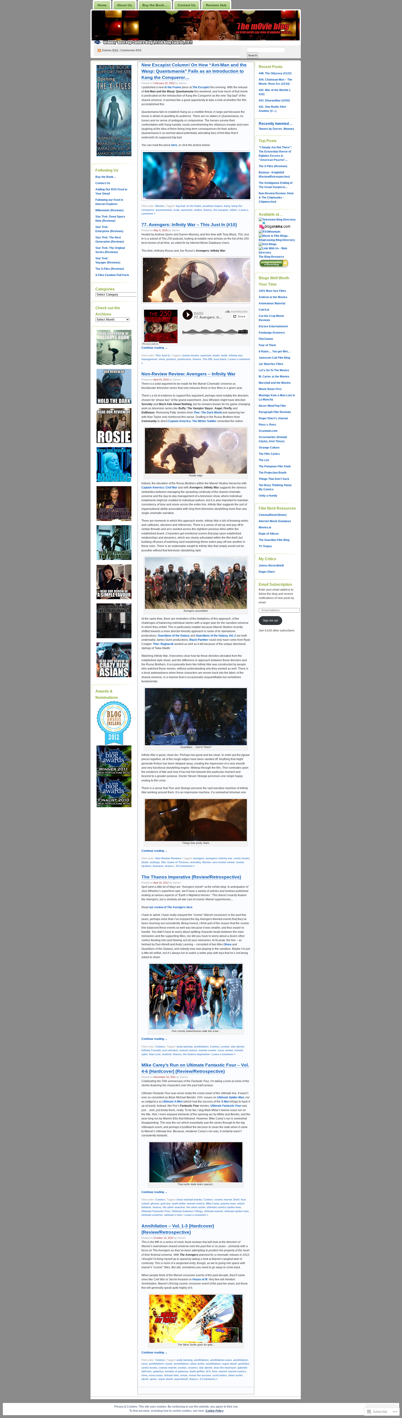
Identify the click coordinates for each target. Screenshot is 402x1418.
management (149, 359)
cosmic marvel (223, 1199)
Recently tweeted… (276, 124)
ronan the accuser (200, 1375)
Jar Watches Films (271, 364)
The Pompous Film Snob (275, 466)
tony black (220, 359)
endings (155, 862)
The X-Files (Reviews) (109, 268)
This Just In (162, 355)
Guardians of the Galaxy (174, 635)
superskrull (181, 1379)
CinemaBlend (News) (273, 515)
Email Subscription (275, 584)
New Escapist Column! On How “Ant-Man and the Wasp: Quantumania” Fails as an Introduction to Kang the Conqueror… (194, 71)
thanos (207, 209)
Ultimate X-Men (172, 1101)
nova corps (156, 1375)
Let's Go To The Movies (274, 370)
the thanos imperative (196, 1054)
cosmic (225, 1046)
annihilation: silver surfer (189, 1363)
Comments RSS (130, 50)
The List (264, 460)
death (216, 355)
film (163, 862)
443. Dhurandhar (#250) (274, 100)
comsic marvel (167, 1367)
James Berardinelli (271, 565)
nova (221, 1050)
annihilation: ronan (160, 1363)
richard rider (171, 1375)
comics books (190, 355)
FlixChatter (266, 339)
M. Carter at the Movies (274, 376)
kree (214, 1371)
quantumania (164, 209)
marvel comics (188, 1050)
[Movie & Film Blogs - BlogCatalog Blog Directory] (277, 240)
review (240, 862)
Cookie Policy (214, 1410)
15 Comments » (185, 866)
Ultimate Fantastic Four (225, 1105)
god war (166, 1203)
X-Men (225, 1101)
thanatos (158, 866)
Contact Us (186, 5)
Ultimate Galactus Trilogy (187, 1211)
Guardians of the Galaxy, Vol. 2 (216, 635)
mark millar (178, 1203)
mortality (195, 862)
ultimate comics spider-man (224, 1207)
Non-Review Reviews (168, 858)
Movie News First (270, 389)
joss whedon (170, 1050)
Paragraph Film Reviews (275, 412)
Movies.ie (265, 527)
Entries (110, 50)
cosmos (193, 1367)
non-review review (223, 862)
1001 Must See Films (272, 291)
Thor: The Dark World (208, 412)
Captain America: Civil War (159, 487)
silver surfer (235, 1375)
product (171, 359)
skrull (144, 1379)
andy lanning (185, 1046)
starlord (166, 1054)
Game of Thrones (178, 862)
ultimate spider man (236, 1211)
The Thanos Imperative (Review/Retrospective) (191, 876)
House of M (199, 1279)
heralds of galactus (176, 1371)
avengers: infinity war (219, 858)
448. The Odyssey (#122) (275, 73)
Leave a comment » (223, 1054)
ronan (184, 1375)
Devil (236, 1199)
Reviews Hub (216, 5)
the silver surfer (195, 1207)
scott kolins (219, 1375)
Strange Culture (269, 447)
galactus (158, 1371)
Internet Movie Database (275, 521)
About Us (124, 5)
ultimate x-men (173, 1214)
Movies (159, 206)
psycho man (228, 1203)
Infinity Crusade (151, 1050)
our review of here (170, 907)
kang (227, 206)
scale (176, 209)
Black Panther (198, 639)
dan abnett (237, 1046)
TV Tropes (265, 546)
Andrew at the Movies (273, 297)
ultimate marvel (213, 1211)
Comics (160, 1046)
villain (233, 209)
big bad (180, 206)
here (174, 145)
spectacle (187, 209)
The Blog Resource (271, 256)
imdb (224, 355)
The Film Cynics (269, 453)
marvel (223, 1371)
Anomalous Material (272, 303)
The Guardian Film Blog (274, 540)
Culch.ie (264, 309)
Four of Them (267, 345)
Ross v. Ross (267, 424)
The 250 (207, 359)
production (184, 359)
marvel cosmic (207, 1050)
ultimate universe (152, 1214)
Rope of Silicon (268, 533)
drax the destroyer (225, 1367)
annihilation (201, 1046)
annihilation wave (221, 1360)
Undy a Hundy (268, 495)
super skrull (165, 1379)
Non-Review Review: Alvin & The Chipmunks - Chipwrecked (276, 197)
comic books (241, 858)
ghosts (155, 1203)
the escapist (220, 209)
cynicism (205, 355)
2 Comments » (209, 1379)
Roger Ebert (267, 571)
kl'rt (208, 1371)
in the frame (194, 206)
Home (102, 5)
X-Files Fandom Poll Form (112, 275)
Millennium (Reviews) (109, 210)
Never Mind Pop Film (272, 405)
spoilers (146, 866)
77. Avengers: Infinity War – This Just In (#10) (189, 224)
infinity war (235, 355)
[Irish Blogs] (268, 244)
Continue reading (154, 347)
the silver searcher (174, 1207)
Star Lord (155, 1054)
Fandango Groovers (272, 332)
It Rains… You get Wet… (275, 351)
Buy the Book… (154, 5)
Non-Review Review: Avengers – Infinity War (188, 373)
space (153, 1379)
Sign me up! (270, 620)
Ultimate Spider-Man (230, 1097)
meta (162, 359)
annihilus (243, 1363)
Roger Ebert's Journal (273, 418)
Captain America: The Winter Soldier (192, 421)
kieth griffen (197, 1371)
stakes (198, 209)
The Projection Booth (272, 472)
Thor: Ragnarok (163, 644)
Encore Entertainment (273, 326)
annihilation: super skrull (221, 1363)
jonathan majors (213, 206)
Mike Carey (212, 1203)
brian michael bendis (189, 1199)
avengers (198, 858)
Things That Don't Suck (274, 479)
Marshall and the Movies (275, 382)
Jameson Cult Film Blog (274, 357)
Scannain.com (268, 431)
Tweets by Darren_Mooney (276, 128)
